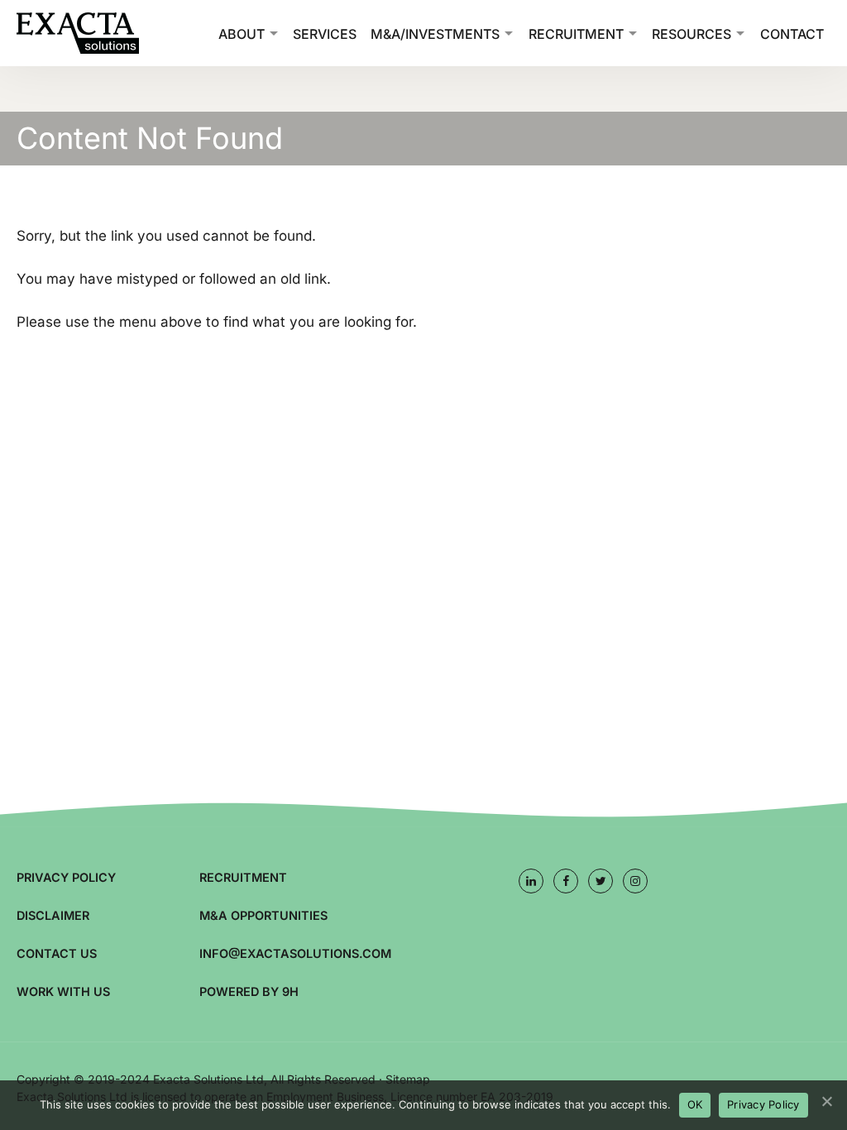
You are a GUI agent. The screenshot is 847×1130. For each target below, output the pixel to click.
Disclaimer (53, 915)
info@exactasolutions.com (295, 953)
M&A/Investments (435, 34)
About (241, 34)
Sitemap (407, 1079)
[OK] (826, 1101)
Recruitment (576, 34)
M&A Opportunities (263, 915)
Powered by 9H (249, 991)
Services (325, 34)
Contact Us (57, 953)
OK (695, 1104)
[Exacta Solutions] (99, 33)
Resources (691, 34)
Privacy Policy (66, 877)
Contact (792, 34)
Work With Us (63, 991)
